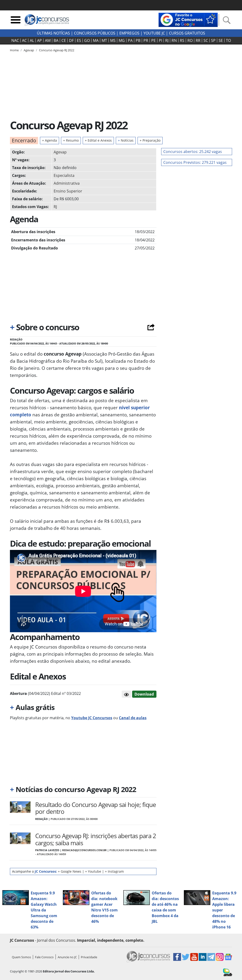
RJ (167, 40)
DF (71, 40)
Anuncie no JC (67, 957)
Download (144, 694)
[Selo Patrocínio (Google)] (188, 19)
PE (153, 40)
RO (190, 40)
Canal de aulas (133, 717)
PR (145, 40)
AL (32, 40)
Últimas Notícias (53, 33)
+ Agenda (49, 140)
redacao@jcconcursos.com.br (84, 850)
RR (198, 40)
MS (113, 40)
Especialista (64, 175)
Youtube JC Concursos (91, 717)
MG (122, 40)
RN (174, 40)
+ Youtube (93, 871)
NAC (15, 40)
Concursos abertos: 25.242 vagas (192, 151)
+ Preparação (150, 140)
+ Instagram (114, 871)
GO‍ (87, 40)
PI (160, 40)
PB (138, 40)
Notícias (126, 140)
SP (213, 40)
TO (228, 40)
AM (48, 40)
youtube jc (154, 33)
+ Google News (69, 871)
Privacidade (89, 957)
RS (182, 40)
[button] (126, 694)
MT (104, 40)
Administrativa (67, 183)
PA (130, 40)
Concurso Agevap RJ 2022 (56, 50)
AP (39, 40)
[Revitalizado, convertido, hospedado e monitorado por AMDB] (227, 972)
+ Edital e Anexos (98, 140)
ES (79, 40)
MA (96, 40)
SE (221, 40)
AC (24, 40)
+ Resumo (71, 140)
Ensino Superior (68, 191)
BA (56, 40)
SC (205, 40)
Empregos (129, 33)
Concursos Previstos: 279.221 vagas (195, 162)
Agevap (60, 152)
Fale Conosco (44, 957)
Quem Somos (21, 957)
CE (63, 40)
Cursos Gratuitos (187, 33)
